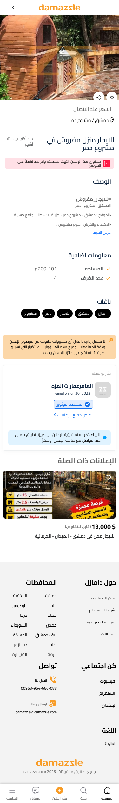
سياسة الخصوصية (101, 622)
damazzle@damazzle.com (36, 712)
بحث (83, 797)
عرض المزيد (102, 232)
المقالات (108, 634)
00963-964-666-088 (39, 688)
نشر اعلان (59, 797)
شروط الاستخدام (102, 610)
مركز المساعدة (103, 598)
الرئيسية (107, 797)
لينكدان (108, 705)
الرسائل (35, 797)
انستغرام (107, 693)
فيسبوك (107, 681)
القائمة (12, 797)
